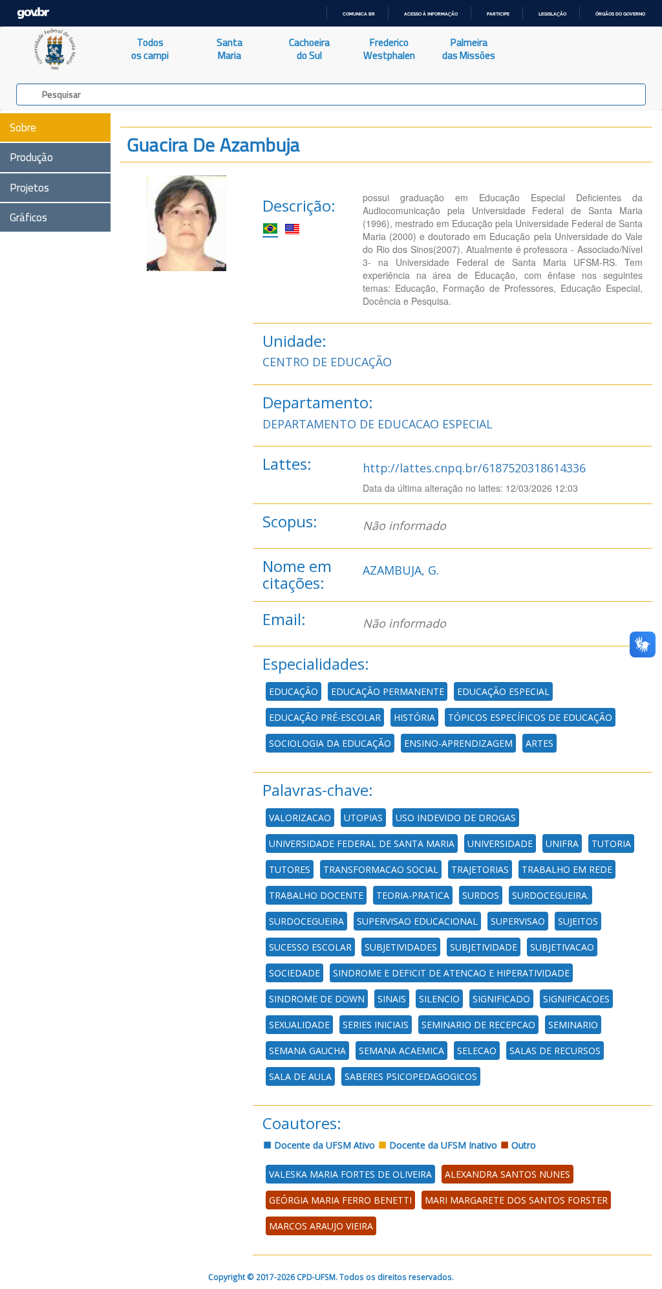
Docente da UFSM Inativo (442, 1145)
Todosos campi (150, 49)
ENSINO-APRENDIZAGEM (458, 743)
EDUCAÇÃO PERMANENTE (387, 691)
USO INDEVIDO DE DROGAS (456, 817)
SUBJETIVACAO (562, 947)
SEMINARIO (573, 1025)
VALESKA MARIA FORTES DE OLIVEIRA (350, 1174)
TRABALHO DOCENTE (316, 895)
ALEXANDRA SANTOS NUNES (507, 1174)
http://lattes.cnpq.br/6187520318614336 (474, 468)
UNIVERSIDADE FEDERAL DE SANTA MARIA (361, 843)
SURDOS (480, 895)
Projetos (29, 187)
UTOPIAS (363, 817)
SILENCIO (439, 999)
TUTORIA (611, 843)
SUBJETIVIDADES (401, 947)
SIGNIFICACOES (576, 999)
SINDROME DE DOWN (317, 999)
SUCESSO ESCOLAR (310, 947)
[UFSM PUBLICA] (55, 49)
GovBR (33, 13)
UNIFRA (562, 843)
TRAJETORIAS (480, 869)
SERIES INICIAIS (376, 1025)
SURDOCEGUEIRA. (550, 895)
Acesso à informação (431, 14)
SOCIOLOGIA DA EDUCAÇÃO (330, 743)
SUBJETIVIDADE (483, 947)
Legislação (552, 14)
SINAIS (392, 999)
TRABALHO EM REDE (567, 869)
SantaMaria (229, 49)
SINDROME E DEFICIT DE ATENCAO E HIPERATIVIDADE (451, 973)
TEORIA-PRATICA (412, 895)
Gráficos (28, 217)
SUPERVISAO (518, 921)
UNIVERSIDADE (500, 843)
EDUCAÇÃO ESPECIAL (503, 691)
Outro (522, 1145)
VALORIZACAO (300, 817)
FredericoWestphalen (389, 49)
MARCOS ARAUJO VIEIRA (321, 1226)
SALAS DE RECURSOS (555, 1050)
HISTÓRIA (414, 717)
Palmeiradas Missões (468, 49)
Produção (31, 157)
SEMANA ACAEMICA (401, 1050)
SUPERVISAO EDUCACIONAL (417, 921)
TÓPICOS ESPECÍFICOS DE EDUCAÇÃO (530, 717)
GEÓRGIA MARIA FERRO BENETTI (340, 1200)
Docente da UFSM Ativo (323, 1145)
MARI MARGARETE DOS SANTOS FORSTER (516, 1200)
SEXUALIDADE (299, 1025)
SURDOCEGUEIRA (306, 921)
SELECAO (476, 1050)
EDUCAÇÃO (293, 691)
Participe (498, 14)
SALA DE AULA (300, 1076)
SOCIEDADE (294, 973)
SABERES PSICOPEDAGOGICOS (411, 1076)
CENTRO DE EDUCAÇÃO (327, 361)
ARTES (539, 743)
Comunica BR (359, 14)
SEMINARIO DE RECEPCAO (478, 1025)
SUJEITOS (578, 921)
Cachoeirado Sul (309, 49)
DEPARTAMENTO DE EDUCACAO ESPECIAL (377, 424)
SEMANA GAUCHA (307, 1050)
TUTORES (289, 869)
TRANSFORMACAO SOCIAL (380, 869)
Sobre (23, 127)
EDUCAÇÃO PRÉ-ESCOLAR (325, 717)
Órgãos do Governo (620, 14)
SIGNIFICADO (501, 999)
